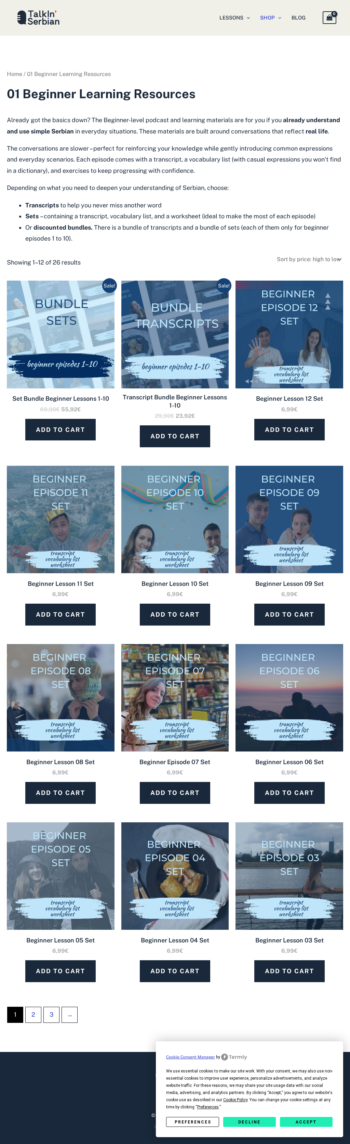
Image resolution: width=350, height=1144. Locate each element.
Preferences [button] (208, 1107)
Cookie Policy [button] (235, 1099)
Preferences (193, 1122)
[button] (246, 18)
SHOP (267, 18)
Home (14, 73)
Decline (249, 1122)
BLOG (299, 18)
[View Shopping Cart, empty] (329, 17)
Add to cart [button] (60, 429)
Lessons (231, 18)
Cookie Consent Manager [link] (190, 1057)
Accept (306, 1122)
